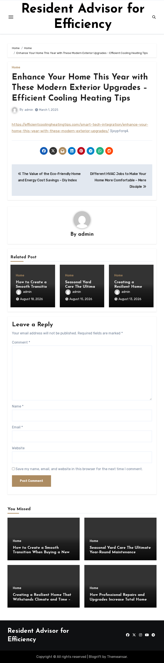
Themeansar (117, 657)
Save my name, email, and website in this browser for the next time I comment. (79, 469)
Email (17, 427)
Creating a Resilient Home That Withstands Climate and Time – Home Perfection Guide (42, 599)
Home (16, 67)
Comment (21, 342)
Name (17, 406)
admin (29, 110)
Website (18, 448)
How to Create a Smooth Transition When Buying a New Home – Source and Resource (41, 552)
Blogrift (95, 657)
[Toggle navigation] (10, 17)
